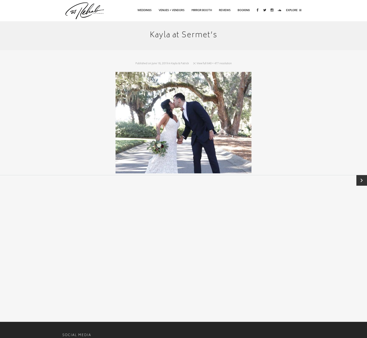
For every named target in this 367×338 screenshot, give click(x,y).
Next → (362, 180)
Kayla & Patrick (180, 63)
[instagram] (272, 10)
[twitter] (264, 10)
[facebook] (257, 10)
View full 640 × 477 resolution (214, 63)
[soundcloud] (279, 10)
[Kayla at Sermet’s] (183, 123)
